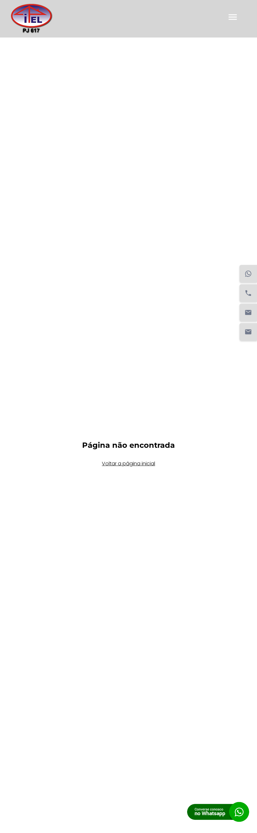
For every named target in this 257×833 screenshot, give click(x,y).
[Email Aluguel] (248, 332)
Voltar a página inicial (128, 463)
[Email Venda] (248, 312)
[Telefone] (248, 293)
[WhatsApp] (248, 274)
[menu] (232, 19)
